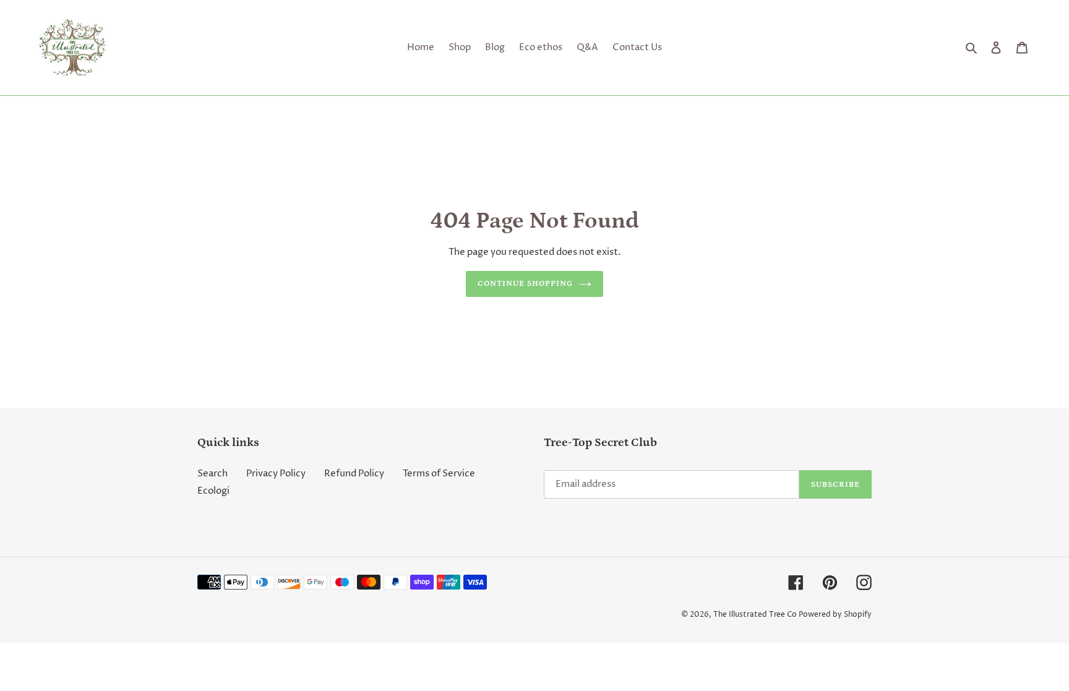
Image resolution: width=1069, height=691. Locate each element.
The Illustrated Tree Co (755, 614)
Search (212, 473)
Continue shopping (525, 283)
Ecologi (213, 490)
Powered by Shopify (835, 614)
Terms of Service (439, 473)
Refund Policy (354, 473)
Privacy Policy (276, 473)
